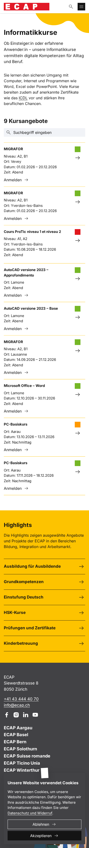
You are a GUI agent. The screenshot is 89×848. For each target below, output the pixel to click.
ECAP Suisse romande (27, 755)
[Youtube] (35, 715)
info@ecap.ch (17, 705)
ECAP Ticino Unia (22, 763)
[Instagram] (16, 715)
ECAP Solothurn (20, 748)
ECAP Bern (15, 741)
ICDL (23, 97)
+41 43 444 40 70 (21, 698)
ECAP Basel (16, 734)
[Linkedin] (25, 715)
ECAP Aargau (18, 727)
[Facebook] (6, 715)
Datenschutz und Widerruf (30, 813)
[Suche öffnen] (71, 6)
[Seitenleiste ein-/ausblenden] (81, 6)
